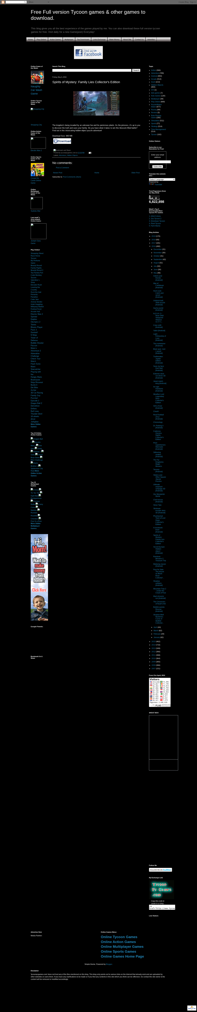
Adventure (62, 155)
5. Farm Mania (154, 226)
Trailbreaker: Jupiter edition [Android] (158, 360)
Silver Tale (157, 505)
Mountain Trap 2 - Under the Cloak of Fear (159, 591)
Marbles (34, 510)
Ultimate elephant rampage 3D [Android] (159, 488)
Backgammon (36, 498)
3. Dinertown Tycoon (157, 221)
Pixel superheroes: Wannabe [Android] (159, 446)
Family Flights (36, 268)
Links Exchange (99, 40)
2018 (154, 240)
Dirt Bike (34, 387)
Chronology (158, 422)
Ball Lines (35, 411)
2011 (154, 655)
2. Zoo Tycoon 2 (155, 219)
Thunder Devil (36, 414)
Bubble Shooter (37, 343)
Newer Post (57, 173)
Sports (153, 124)
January (157, 637)
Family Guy (35, 395)
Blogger (109, 964)
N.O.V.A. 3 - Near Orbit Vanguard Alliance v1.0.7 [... (158, 318)
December (158, 249)
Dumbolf (34, 332)
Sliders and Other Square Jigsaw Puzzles (159, 478)
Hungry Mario (36, 377)
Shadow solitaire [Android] (158, 583)
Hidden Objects (72, 155)
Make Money (114, 40)
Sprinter (34, 317)
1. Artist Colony (155, 216)
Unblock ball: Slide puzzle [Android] (159, 303)
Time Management (158, 129)
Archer (33, 390)
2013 (154, 648)
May (155, 273)
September (158, 259)
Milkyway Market (37, 307)
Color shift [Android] (158, 326)
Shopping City (36, 125)
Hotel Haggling (37, 304)
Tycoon (154, 134)
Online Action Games (118, 942)
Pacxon (34, 345)
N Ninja (34, 335)
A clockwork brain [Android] (158, 530)
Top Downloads (83, 40)
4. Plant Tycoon (155, 224)
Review (154, 113)
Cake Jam (35, 299)
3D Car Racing (37, 393)
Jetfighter (35, 422)
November (158, 253)
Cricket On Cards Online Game (36, 180)
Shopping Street (37, 253)
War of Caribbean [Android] (158, 285)
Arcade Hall (35, 312)
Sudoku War (35, 211)
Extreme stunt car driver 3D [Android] (159, 376)
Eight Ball (34, 496)
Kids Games (156, 96)
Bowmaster (35, 380)
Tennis (33, 325)
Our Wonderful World (159, 495)
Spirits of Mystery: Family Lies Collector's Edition (158, 539)
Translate (158, 185)
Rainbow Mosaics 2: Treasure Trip (159, 559)
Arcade (154, 79)
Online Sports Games (118, 951)
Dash (153, 82)
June (156, 270)
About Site (127, 40)
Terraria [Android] (158, 471)
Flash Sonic (36, 364)
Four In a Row (36, 521)
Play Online (155, 102)
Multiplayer (69, 40)
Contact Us (139, 40)
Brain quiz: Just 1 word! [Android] (159, 351)
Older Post (135, 173)
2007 (154, 669)
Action (153, 70)
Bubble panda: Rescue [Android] (159, 609)
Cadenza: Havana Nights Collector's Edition (158, 435)
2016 (154, 246)
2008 (154, 665)
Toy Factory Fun (37, 273)
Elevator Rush (36, 285)
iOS (152, 90)
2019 (154, 236)
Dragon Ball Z (36, 403)
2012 (154, 652)
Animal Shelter (36, 302)
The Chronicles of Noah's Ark (159, 603)
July (155, 266)
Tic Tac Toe (35, 493)
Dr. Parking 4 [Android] (158, 427)
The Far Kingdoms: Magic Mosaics (158, 463)
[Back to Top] (191, 1008)
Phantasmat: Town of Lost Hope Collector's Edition (159, 520)
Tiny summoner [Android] (159, 345)
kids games (155, 93)
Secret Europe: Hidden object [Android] (159, 550)
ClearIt (155, 411)
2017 (154, 243)
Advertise (151, 40)
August (157, 263)
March (156, 631)
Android (154, 76)
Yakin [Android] (159, 331)
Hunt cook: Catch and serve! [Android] (158, 294)
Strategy (154, 126)
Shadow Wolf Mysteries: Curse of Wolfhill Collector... (158, 619)
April (156, 627)
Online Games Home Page (122, 956)
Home (30, 40)
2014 (154, 645)
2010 (154, 658)
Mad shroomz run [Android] (159, 597)
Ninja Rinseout (37, 382)
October (157, 256)
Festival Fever (36, 309)
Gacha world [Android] (158, 309)
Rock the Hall (36, 292)
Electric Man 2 (36, 150)
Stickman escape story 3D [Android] (159, 511)
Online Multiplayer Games (122, 947)
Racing (154, 110)
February (157, 634)
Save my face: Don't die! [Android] (158, 368)
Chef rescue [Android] (158, 501)
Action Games (55, 40)
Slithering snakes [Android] (158, 454)
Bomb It (34, 385)
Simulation (155, 121)
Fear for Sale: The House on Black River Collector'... (158, 574)
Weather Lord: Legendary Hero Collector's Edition (158, 398)
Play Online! (41, 40)
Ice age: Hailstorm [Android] (158, 389)
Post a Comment (62, 168)
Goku (33, 455)
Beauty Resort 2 (37, 270)
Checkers (34, 519)
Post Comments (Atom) (72, 177)
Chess (36, 490)
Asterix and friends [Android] (158, 278)
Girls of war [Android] (158, 407)
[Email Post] (89, 153)
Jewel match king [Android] (159, 382)
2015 (154, 642)
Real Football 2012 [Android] (158, 417)
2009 (154, 662)
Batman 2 (37, 452)
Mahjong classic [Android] (159, 565)
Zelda (39, 449)
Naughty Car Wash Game (36, 90)
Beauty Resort (36, 266)
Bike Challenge (37, 460)
